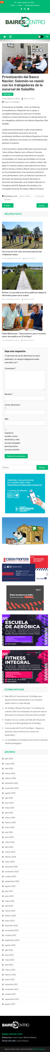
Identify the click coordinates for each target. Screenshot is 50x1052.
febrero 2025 (10, 822)
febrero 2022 (10, 975)
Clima (13, 5)
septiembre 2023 (12, 881)
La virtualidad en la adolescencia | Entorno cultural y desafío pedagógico (26, 741)
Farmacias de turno (32, 5)
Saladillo (7, 200)
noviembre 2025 (12, 788)
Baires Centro (29, 99)
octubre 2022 (10, 935)
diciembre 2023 (11, 867)
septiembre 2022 (12, 940)
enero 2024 (10, 862)
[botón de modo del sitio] (40, 36)
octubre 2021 (10, 994)
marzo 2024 (10, 852)
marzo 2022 (10, 970)
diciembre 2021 (11, 984)
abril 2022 (9, 965)
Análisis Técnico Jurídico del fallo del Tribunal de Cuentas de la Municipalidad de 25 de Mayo (25, 721)
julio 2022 (9, 950)
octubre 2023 (10, 876)
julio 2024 (9, 832)
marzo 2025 (10, 818)
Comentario (10, 368)
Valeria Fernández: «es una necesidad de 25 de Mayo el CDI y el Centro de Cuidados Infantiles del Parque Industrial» (9, 206)
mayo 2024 (9, 842)
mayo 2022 (9, 960)
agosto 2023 (10, 886)
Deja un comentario (12, 102)
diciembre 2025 (11, 783)
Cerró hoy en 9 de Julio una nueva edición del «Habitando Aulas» (22, 253)
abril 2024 (9, 847)
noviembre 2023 (12, 872)
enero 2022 (10, 979)
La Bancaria (39, 196)
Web (6, 419)
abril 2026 (9, 768)
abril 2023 (9, 906)
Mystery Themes (39, 1049)
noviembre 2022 (12, 930)
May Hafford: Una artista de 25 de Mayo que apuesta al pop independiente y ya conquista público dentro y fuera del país (23, 699)
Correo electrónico (12, 406)
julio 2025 (9, 798)
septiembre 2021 (12, 999)
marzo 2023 (10, 911)
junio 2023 (9, 896)
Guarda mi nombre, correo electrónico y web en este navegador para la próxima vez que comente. (12, 441)
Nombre (9, 394)
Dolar (20, 5)
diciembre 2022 (11, 926)
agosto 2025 (10, 793)
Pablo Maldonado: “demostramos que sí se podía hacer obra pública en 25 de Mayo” (24, 335)
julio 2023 (9, 891)
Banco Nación (25, 196)
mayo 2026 (9, 764)
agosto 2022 (10, 945)
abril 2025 (9, 813)
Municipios (8, 94)
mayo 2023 (9, 901)
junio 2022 (9, 955)
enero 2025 (10, 827)
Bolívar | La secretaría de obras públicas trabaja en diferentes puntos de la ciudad (24, 294)
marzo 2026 (10, 773)
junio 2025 (9, 803)
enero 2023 (10, 921)
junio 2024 (9, 837)
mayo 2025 (9, 808)
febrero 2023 (10, 916)
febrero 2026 (10, 778)
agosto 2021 (10, 1004)
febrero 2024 (10, 857)
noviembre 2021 (12, 989)
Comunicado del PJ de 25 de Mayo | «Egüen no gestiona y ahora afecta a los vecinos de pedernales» (24, 731)
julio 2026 (9, 759)
